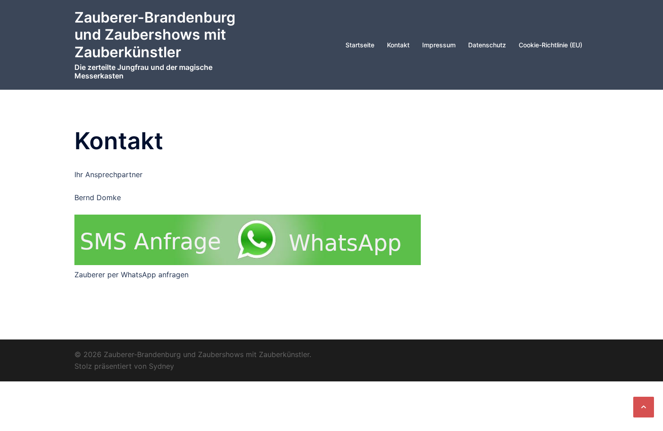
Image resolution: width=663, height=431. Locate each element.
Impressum (439, 45)
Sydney (161, 366)
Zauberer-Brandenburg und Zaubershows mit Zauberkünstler (154, 35)
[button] (643, 407)
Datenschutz (487, 45)
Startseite (359, 45)
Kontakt (398, 45)
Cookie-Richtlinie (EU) (550, 45)
